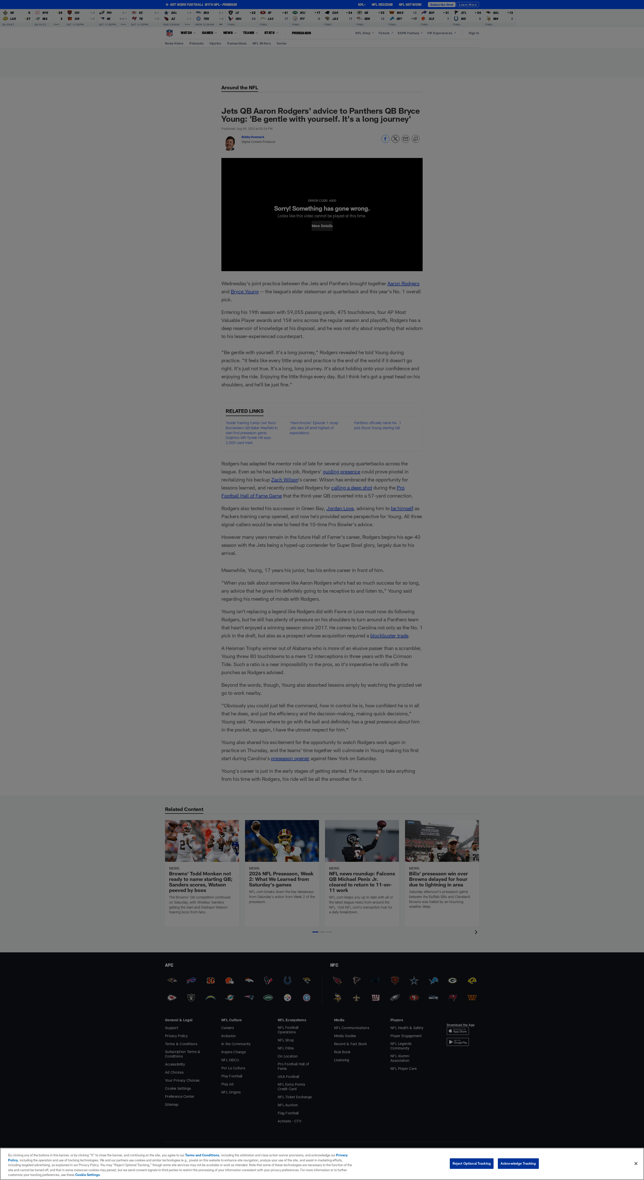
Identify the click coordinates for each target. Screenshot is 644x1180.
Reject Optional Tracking (472, 1163)
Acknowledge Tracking (518, 1163)
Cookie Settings (87, 1175)
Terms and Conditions (202, 1155)
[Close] (635, 1163)
